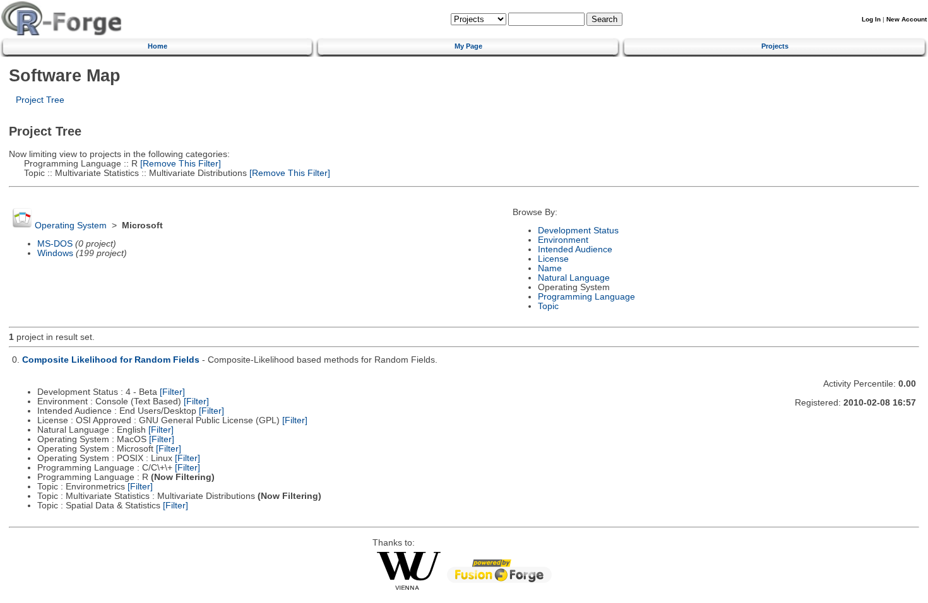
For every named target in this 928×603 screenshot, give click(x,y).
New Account (906, 19)
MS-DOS (55, 244)
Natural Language (574, 278)
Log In (871, 19)
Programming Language (586, 297)
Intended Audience (575, 249)
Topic (548, 306)
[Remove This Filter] (179, 163)
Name (550, 268)
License (553, 259)
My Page (468, 46)
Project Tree (40, 100)
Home (157, 46)
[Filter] (172, 392)
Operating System (71, 225)
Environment (563, 240)
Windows (55, 253)
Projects (774, 46)
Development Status (578, 230)
